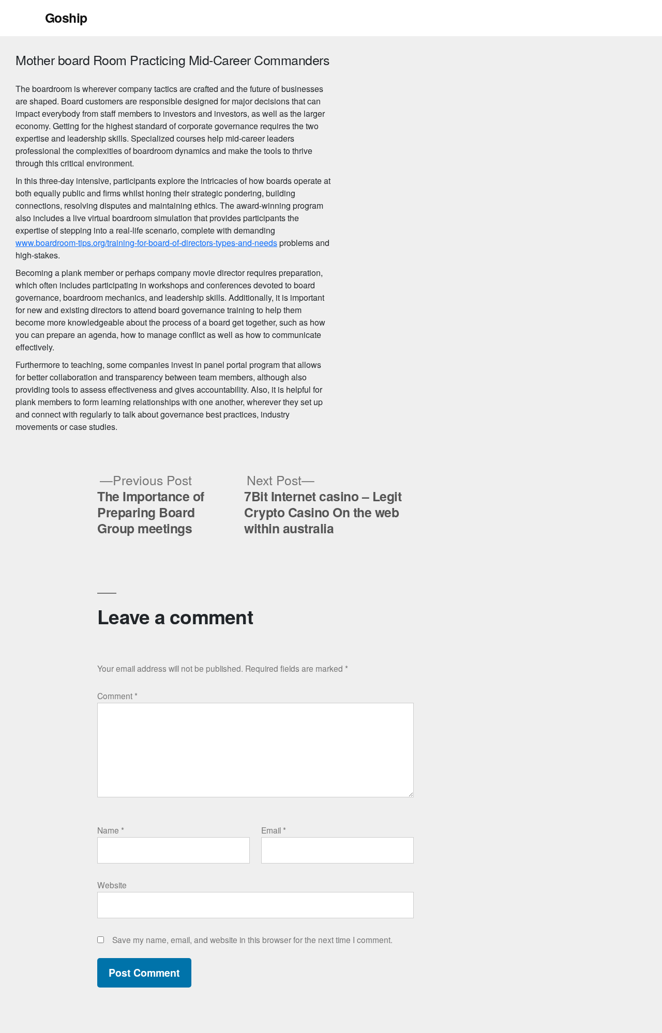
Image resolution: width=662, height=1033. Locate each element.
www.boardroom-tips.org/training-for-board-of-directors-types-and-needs (146, 243)
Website (112, 884)
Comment (117, 695)
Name (110, 830)
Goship (66, 17)
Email (273, 830)
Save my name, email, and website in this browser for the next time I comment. (252, 939)
